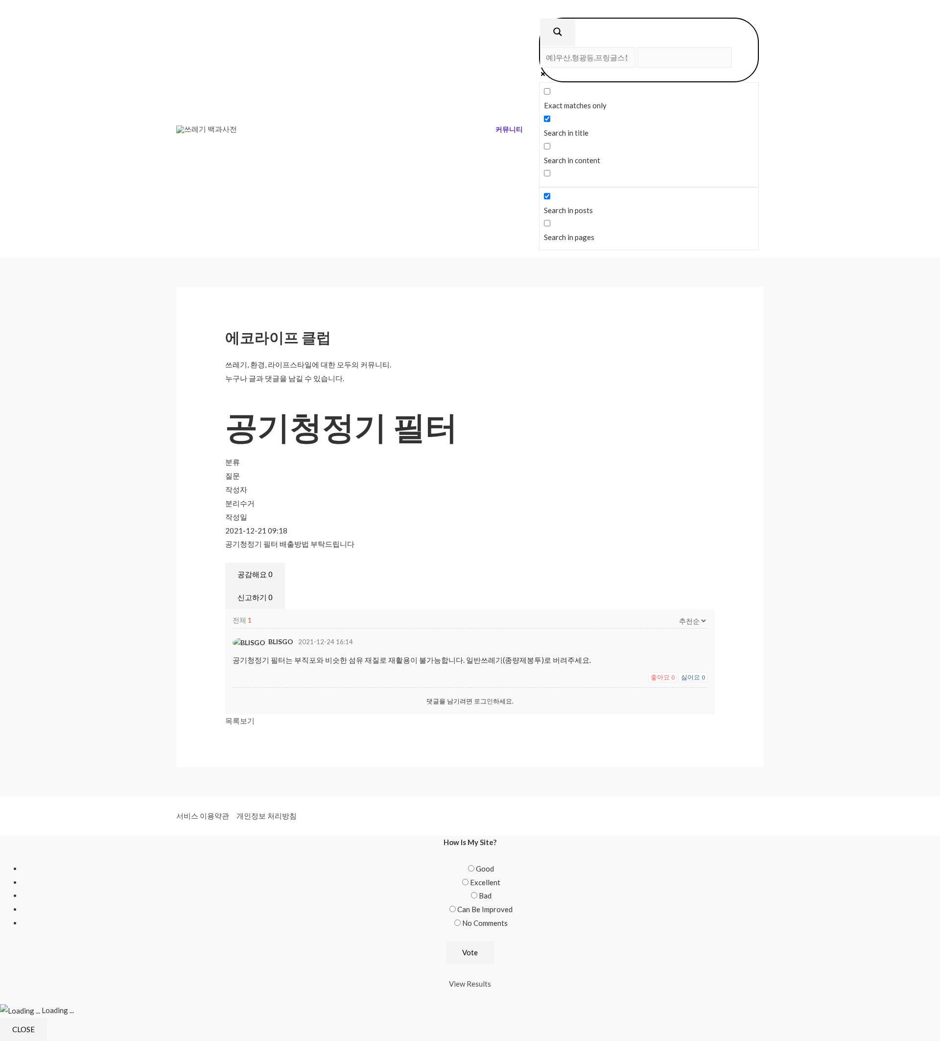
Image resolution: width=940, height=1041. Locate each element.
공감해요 (255, 574)
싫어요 (693, 677)
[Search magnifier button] (557, 32)
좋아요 (663, 677)
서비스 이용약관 (202, 815)
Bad (485, 895)
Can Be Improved (485, 909)
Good (485, 868)
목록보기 (240, 720)
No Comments (485, 923)
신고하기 (255, 597)
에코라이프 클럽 (278, 337)
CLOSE (23, 1029)
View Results (470, 983)
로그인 (483, 701)
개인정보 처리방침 (266, 815)
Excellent (485, 882)
